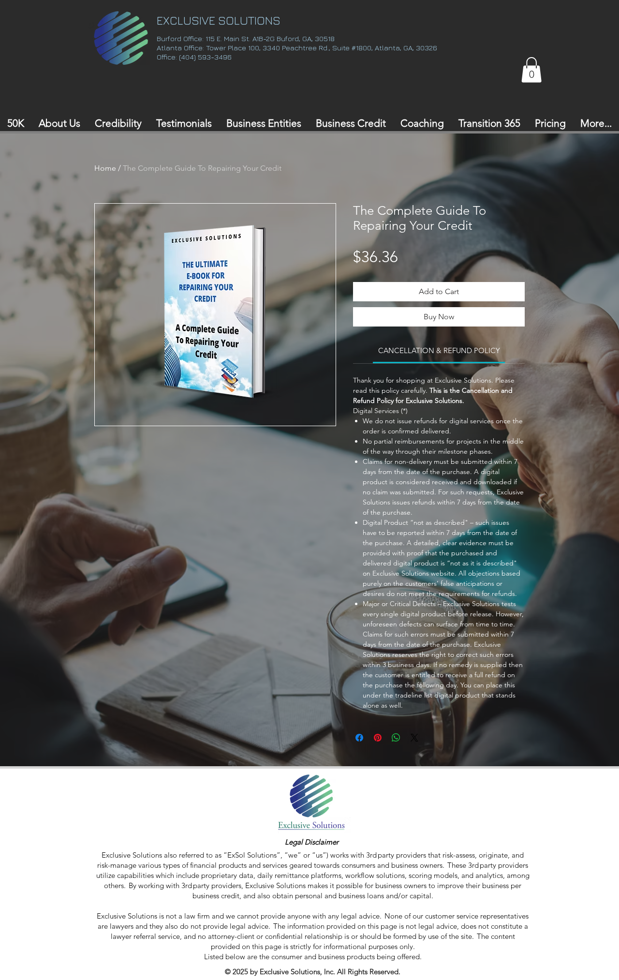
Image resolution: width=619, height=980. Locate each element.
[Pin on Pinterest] (377, 737)
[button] (531, 70)
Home (105, 168)
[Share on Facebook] (359, 737)
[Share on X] (414, 737)
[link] (439, 350)
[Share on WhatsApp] (396, 737)
